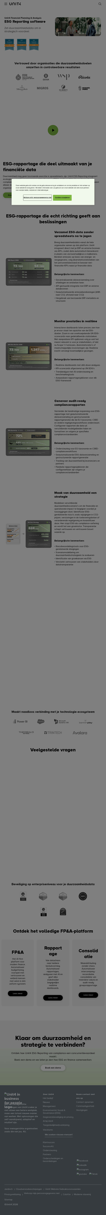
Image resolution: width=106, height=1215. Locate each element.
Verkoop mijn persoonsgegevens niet (37, 198)
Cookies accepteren (62, 198)
